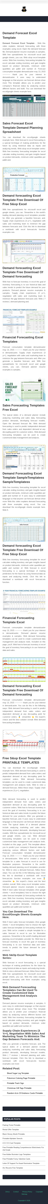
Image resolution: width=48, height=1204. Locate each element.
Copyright (39, 1192)
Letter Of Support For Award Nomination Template (21, 1163)
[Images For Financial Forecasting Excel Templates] (24, 321)
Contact (16, 1192)
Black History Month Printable (14, 1134)
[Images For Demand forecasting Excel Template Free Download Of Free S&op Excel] (24, 179)
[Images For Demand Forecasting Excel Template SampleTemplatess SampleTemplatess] (24, 457)
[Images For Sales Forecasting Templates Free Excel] (24, 389)
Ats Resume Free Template (13, 1168)
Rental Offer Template (11, 1130)
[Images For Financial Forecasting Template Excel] (24, 601)
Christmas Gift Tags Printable (19, 1088)
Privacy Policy (27, 1192)
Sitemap (24, 1194)
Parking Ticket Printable (11, 1125)
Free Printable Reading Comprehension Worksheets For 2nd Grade (23, 1149)
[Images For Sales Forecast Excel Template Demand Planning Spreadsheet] (24, 107)
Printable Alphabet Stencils (13, 1138)
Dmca (8, 1192)
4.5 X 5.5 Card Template (12, 1143)
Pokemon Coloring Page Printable (21, 1078)
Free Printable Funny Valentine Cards (16, 1159)
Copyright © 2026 (24, 1200)
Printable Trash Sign (15, 1083)
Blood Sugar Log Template (18, 1073)
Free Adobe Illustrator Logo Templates (17, 1154)
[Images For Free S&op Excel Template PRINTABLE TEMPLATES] (24, 742)
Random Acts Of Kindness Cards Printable (25, 1093)
